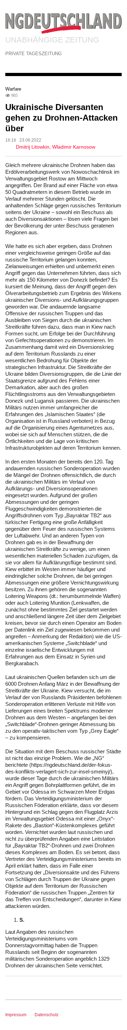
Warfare (13, 89)
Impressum (15, 1014)
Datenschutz (47, 1014)
